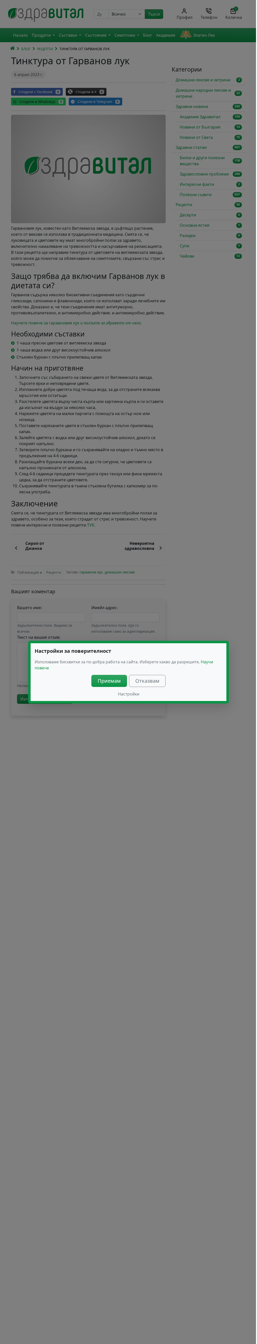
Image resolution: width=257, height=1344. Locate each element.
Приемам (109, 680)
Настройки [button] (128, 694)
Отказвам (147, 680)
